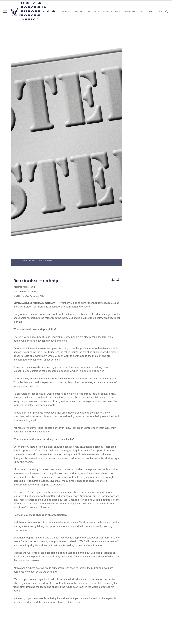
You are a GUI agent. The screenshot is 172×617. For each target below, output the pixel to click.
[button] (4, 11)
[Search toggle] (167, 11)
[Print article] (112, 280)
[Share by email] (118, 280)
